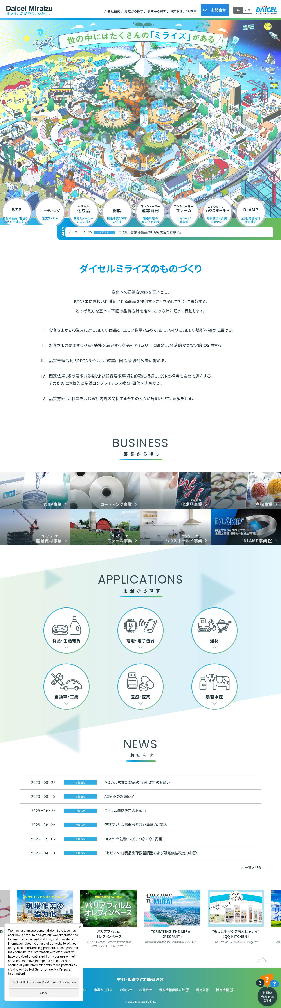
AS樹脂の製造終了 (132, 232)
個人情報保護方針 (172, 990)
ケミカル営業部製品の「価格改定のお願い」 (138, 782)
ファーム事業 (120, 538)
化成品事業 (191, 502)
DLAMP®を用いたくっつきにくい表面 (133, 838)
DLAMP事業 (255, 540)
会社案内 (114, 11)
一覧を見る (253, 867)
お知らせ (176, 11)
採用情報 (223, 990)
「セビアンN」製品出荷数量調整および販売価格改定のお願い (152, 852)
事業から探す (156, 11)
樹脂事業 (264, 504)
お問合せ (145, 990)
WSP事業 (53, 504)
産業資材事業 (49, 538)
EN (247, 10)
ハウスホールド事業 (183, 538)
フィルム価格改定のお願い (125, 810)
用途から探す (133, 11)
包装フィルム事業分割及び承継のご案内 (136, 824)
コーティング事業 (116, 504)
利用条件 (202, 990)
